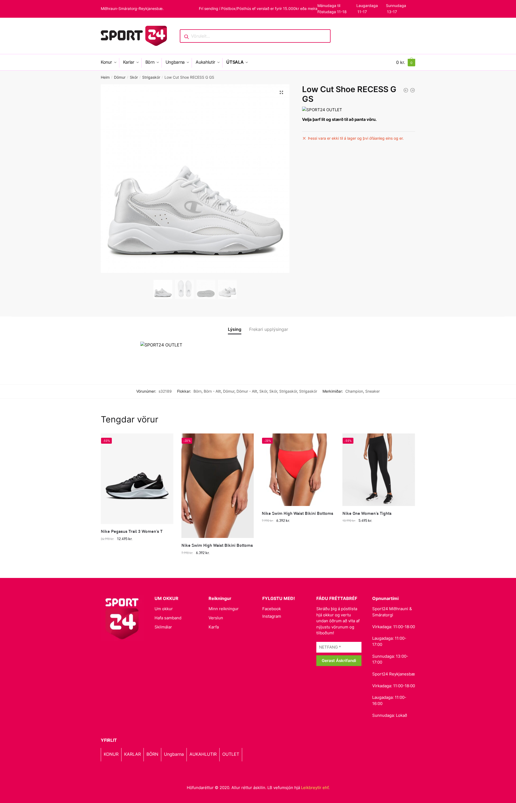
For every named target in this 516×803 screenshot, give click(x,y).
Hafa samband (168, 617)
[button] (281, 92)
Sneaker (372, 391)
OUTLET (230, 754)
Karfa (214, 627)
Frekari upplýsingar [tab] (268, 329)
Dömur (120, 77)
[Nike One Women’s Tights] (378, 469)
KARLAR (132, 754)
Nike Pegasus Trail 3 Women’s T (132, 531)
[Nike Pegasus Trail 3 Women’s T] (137, 478)
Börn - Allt (212, 391)
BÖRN (152, 754)
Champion (354, 391)
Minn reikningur (224, 608)
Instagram (271, 616)
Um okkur (164, 608)
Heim (105, 77)
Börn (198, 391)
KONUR (111, 754)
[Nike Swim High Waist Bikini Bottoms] (217, 485)
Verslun (216, 617)
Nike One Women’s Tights (367, 513)
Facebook (271, 608)
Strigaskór (151, 77)
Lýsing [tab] (234, 329)
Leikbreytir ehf (314, 787)
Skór (134, 77)
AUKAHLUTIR (203, 754)
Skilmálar (163, 627)
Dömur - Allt (246, 391)
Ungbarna (174, 754)
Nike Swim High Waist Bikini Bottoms (217, 545)
